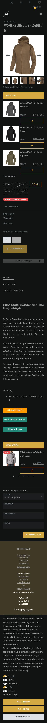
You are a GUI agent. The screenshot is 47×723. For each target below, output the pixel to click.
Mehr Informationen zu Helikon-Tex (15, 420)
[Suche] (30, 2)
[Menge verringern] (18, 240)
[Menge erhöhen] (14, 240)
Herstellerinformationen (13, 291)
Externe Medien (13, 684)
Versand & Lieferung (23, 555)
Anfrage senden (35, 535)
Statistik (10, 680)
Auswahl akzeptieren (23, 717)
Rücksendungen (24, 558)
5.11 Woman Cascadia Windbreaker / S (31, 454)
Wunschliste (13, 207)
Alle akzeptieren (23, 702)
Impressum (39, 663)
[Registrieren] (21, 2)
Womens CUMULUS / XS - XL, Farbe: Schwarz (31, 129)
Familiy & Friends (23, 576)
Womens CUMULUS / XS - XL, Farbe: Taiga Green (31, 154)
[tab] (8, 278)
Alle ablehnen (23, 709)
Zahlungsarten (23, 561)
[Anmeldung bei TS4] (11, 2)
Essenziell (11, 676)
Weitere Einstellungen (10, 695)
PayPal (10, 687)
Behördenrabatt (24, 564)
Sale (23, 585)
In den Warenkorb (17, 249)
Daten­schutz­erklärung (21, 670)
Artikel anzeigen (32, 121)
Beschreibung (8, 278)
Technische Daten (9, 285)
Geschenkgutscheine (23, 582)
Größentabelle (23, 579)
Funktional (11, 691)
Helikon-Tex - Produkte (15, 429)
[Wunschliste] (39, 2)
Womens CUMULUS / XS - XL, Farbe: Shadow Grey (31, 105)
